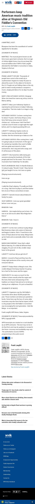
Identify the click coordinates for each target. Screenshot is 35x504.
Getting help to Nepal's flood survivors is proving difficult (17, 406)
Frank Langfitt (11, 26)
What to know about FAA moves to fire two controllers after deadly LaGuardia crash (15, 421)
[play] (3, 502)
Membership (6, 470)
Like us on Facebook (8, 452)
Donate (29, 2)
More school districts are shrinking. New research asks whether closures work (17, 398)
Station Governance (8, 467)
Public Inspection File (8, 463)
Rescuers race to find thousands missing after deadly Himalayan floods (16, 414)
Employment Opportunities (10, 460)
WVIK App (6, 456)
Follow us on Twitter (8, 445)
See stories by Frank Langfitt (20, 367)
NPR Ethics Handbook (9, 481)
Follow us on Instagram (9, 449)
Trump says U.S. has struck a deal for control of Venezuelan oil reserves (16, 391)
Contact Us (6, 478)
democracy (14, 355)
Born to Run (18, 364)
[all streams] (32, 502)
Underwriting (6, 474)
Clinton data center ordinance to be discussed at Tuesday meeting (17, 383)
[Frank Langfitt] (5, 348)
